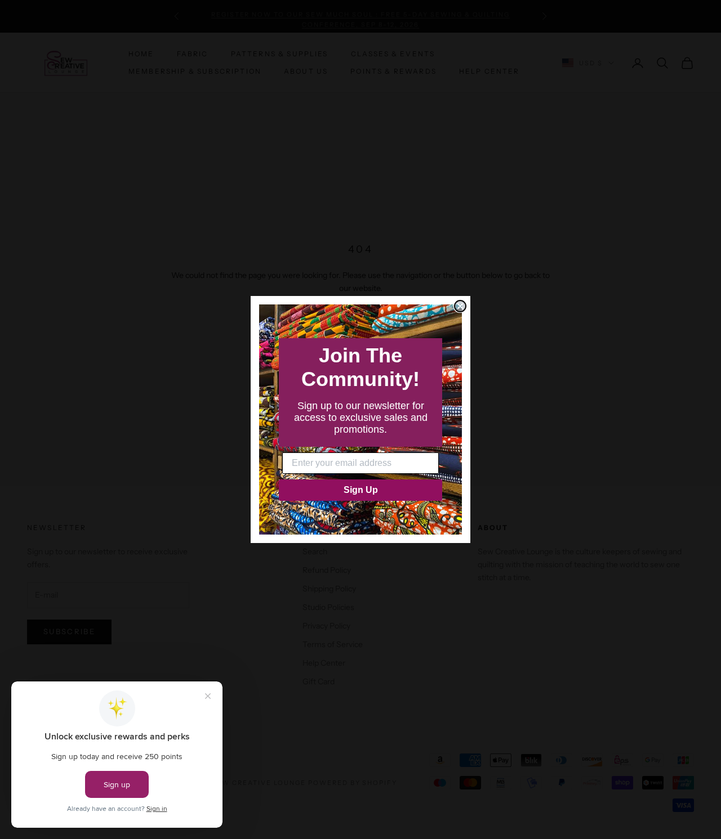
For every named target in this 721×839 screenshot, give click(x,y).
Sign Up (361, 490)
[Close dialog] (460, 306)
